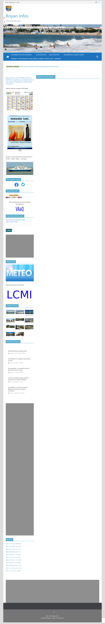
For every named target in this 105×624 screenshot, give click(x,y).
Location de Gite (41, 55)
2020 (7, 560)
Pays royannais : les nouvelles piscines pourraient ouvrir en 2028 (18, 368)
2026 (7, 543)
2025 (7, 546)
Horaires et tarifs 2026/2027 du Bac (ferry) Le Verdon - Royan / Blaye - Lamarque (36, 58)
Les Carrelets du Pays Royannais (21, 55)
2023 (7, 552)
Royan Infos (17, 16)
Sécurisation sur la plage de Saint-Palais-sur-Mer (19, 358)
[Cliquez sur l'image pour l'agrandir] (20, 114)
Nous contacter (54, 55)
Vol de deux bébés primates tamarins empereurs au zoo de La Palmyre (18, 377)
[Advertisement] (20, 246)
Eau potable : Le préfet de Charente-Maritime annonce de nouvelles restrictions (18, 387)
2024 (7, 549)
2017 (7, 568)
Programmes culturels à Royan (74, 55)
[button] (32, 55)
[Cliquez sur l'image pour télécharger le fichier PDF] (20, 92)
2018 (7, 565)
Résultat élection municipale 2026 (17, 349)
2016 (7, 571)
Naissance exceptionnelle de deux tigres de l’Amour (39, 66)
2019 (7, 562)
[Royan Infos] (52, 25)
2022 (7, 554)
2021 (7, 557)
